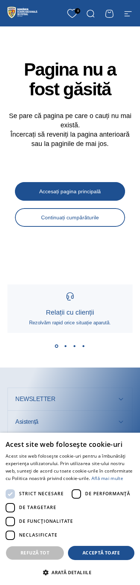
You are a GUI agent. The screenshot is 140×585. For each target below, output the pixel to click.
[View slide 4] (83, 346)
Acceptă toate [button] (101, 553)
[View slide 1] (56, 346)
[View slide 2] (65, 346)
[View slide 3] (74, 346)
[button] (70, 572)
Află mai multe (107, 478)
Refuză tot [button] (35, 553)
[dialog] (70, 509)
